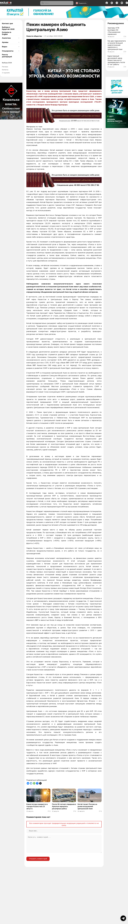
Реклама (5, 67)
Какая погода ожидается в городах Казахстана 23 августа (37, 806)
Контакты (5, 70)
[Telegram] (117, 3)
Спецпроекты (7, 51)
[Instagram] (112, 4)
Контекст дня (7, 23)
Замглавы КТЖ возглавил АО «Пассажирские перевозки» (114, 31)
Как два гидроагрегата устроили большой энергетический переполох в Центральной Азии (117, 45)
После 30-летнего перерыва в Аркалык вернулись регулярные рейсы (64, 806)
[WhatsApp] (34, 783)
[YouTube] (122, 4)
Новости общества (34, 36)
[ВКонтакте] (28, 783)
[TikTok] (127, 3)
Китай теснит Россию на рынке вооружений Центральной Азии (87, 806)
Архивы (5, 42)
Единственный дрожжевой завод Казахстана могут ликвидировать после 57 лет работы (116, 60)
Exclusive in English (6, 33)
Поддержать (82, 3)
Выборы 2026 (7, 63)
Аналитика (6, 38)
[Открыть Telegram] (123, 918)
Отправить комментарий (38, 859)
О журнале (6, 73)
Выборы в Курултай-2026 (8, 28)
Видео (4, 47)
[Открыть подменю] (18, 38)
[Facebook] (107, 4)
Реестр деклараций (7, 56)
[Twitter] (40, 783)
